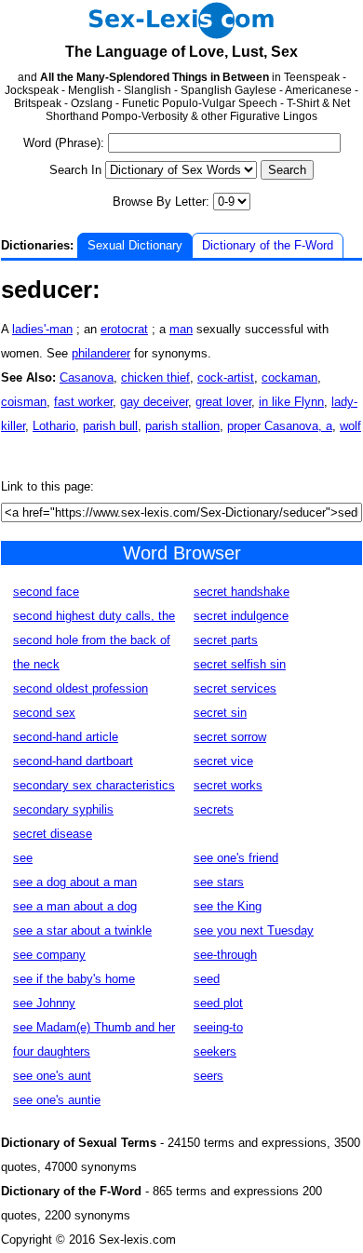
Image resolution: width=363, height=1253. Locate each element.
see (23, 858)
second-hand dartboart (73, 761)
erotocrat (124, 329)
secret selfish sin (240, 664)
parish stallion (182, 426)
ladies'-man (42, 329)
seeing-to (218, 1027)
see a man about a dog (75, 906)
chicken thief (155, 377)
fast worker (83, 402)
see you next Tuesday (254, 930)
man (181, 329)
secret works (228, 785)
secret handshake (241, 592)
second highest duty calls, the (94, 616)
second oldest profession (80, 688)
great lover (223, 402)
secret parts (226, 640)
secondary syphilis (63, 809)
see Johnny (44, 1003)
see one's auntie (57, 1100)
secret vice (223, 761)
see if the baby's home (74, 979)
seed (207, 979)
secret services (235, 688)
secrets (214, 809)
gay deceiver (154, 402)
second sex (44, 713)
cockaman (289, 377)
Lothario (54, 426)
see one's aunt (52, 1076)
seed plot (218, 1003)
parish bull (110, 426)
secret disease (52, 834)
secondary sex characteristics (94, 785)
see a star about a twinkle (82, 930)
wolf (350, 426)
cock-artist (225, 377)
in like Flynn (291, 402)
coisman (24, 402)
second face (46, 592)
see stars (219, 882)
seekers (215, 1051)
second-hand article (65, 737)
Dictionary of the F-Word (267, 245)
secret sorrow (230, 737)
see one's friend (236, 858)
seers (208, 1076)
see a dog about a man (75, 882)
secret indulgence (241, 616)
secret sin (220, 713)
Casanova (87, 377)
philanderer (101, 353)
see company (49, 955)
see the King (228, 906)
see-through (225, 955)
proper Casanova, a (279, 426)
